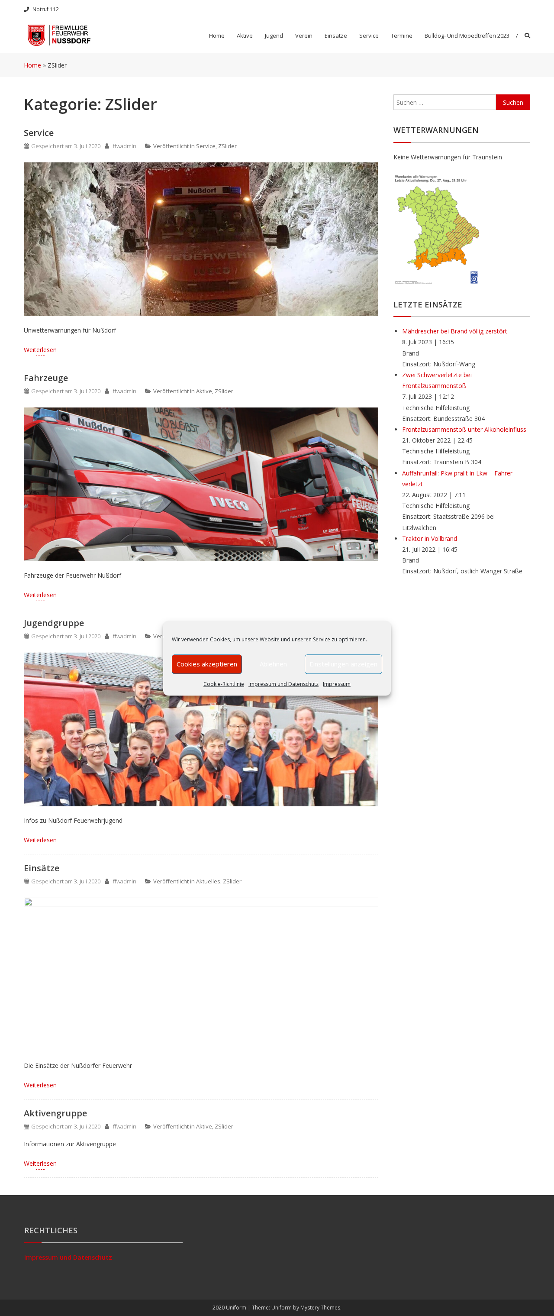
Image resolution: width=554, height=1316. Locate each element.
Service (369, 35)
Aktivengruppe (55, 1113)
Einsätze (336, 35)
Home (217, 35)
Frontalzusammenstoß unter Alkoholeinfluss (464, 429)
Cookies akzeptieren (207, 664)
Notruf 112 (45, 9)
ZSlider (227, 146)
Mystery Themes (320, 1307)
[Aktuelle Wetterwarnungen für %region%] (437, 228)
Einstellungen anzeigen (343, 664)
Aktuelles (208, 881)
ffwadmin (124, 146)
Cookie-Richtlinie (223, 684)
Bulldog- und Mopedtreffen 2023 (467, 35)
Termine (401, 35)
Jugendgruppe (54, 623)
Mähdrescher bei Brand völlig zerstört (454, 331)
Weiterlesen (40, 350)
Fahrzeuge (46, 378)
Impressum (337, 684)
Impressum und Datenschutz (283, 684)
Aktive (204, 391)
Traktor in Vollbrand (429, 538)
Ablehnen (273, 664)
